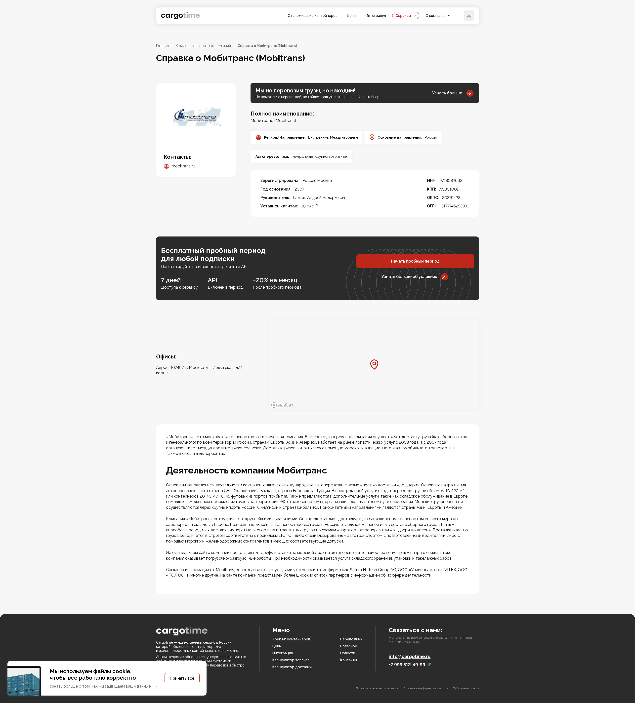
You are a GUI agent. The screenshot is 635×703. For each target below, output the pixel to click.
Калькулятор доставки (292, 667)
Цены (351, 16)
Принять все (182, 678)
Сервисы (403, 16)
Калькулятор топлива (290, 660)
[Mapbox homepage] (282, 405)
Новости (347, 653)
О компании (435, 16)
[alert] (107, 678)
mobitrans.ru (183, 166)
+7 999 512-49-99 (407, 664)
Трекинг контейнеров (291, 639)
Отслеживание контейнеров (313, 16)
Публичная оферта (466, 688)
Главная (162, 46)
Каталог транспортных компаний (203, 46)
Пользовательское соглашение (377, 688)
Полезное (348, 646)
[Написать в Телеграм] (429, 664)
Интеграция (376, 16)
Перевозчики (351, 639)
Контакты (348, 660)
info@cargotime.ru (409, 656)
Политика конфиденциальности (425, 688)
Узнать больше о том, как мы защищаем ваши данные (100, 686)
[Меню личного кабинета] (469, 15)
